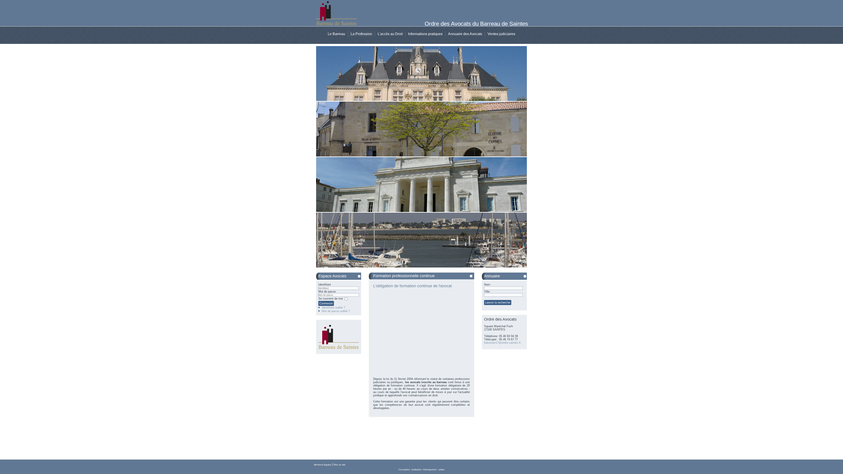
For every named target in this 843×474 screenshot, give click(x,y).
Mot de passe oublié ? (336, 311)
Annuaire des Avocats (465, 34)
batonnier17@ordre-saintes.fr (502, 342)
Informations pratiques (425, 34)
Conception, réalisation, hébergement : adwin (421, 469)
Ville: (487, 291)
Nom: (487, 284)
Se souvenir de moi (330, 298)
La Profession (361, 34)
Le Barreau (336, 34)
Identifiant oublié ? (333, 307)
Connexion (326, 303)
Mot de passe (327, 291)
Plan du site (339, 464)
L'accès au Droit (390, 34)
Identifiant (324, 284)
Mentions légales (322, 464)
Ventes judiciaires (501, 34)
